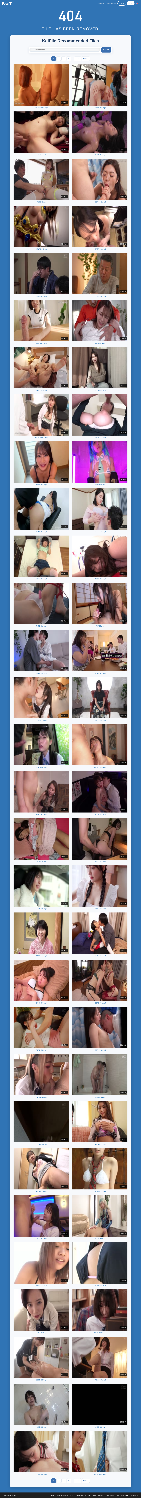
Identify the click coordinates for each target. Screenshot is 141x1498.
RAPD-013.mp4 (41, 626)
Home (52, 1495)
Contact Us (134, 1495)
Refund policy (80, 1495)
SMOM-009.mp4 (41, 1191)
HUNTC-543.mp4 (100, 1333)
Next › (85, 59)
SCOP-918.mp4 (100, 814)
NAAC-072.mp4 (100, 909)
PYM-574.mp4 (42, 861)
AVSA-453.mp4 (100, 1144)
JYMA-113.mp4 (100, 437)
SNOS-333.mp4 (41, 1474)
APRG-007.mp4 (100, 861)
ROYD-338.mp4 (41, 1144)
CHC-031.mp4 (42, 1427)
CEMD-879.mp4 (100, 673)
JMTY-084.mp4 (41, 1238)
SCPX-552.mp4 (100, 202)
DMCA (100, 1495)
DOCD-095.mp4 (100, 579)
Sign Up (130, 3)
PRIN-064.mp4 (100, 485)
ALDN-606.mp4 (100, 296)
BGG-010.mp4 (100, 343)
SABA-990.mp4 (41, 485)
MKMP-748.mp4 (100, 108)
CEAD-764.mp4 (100, 956)
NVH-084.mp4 (41, 1097)
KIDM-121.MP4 (41, 1286)
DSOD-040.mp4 (41, 1380)
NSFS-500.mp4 (41, 296)
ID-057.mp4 (41, 155)
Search (106, 50)
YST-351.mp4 (100, 626)
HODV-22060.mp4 (41, 108)
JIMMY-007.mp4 (41, 673)
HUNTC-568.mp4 (100, 767)
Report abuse (109, 1495)
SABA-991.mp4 (100, 249)
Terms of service (62, 1495)
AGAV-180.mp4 (100, 1380)
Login (122, 3)
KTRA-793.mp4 (41, 579)
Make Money (111, 3)
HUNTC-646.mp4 (41, 249)
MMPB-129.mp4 (100, 1427)
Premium (100, 3)
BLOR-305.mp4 (100, 390)
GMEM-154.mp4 (100, 155)
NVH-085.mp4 (100, 1238)
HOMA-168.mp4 (41, 1333)
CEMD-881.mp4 (41, 909)
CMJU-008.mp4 (41, 1003)
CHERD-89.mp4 (100, 532)
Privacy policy (91, 1495)
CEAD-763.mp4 (100, 1003)
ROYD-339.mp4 (41, 1050)
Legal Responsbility (122, 1495)
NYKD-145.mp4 (41, 956)
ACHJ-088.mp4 (41, 814)
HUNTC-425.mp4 (100, 1474)
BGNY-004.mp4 (41, 767)
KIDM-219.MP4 (100, 1286)
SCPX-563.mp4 (100, 1050)
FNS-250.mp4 (41, 720)
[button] (138, 3)
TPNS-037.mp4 (41, 532)
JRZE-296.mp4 (100, 720)
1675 (78, 59)
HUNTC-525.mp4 (41, 390)
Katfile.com (7, 1495)
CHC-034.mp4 (100, 1097)
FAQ (71, 1495)
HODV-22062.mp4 (41, 437)
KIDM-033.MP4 (100, 1191)
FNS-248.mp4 (41, 202)
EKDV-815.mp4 (41, 343)
